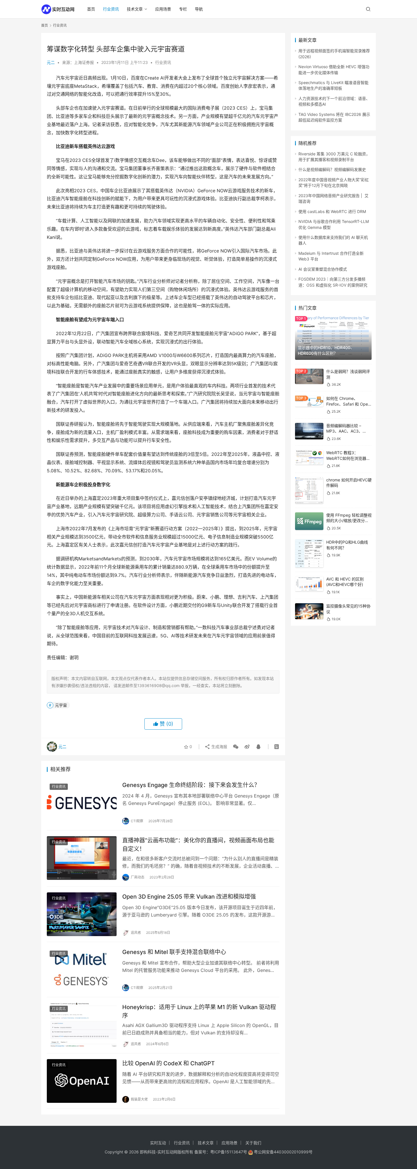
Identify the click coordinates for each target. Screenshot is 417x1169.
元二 (51, 62)
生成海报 (218, 746)
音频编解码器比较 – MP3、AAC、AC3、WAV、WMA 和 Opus (345, 431)
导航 (199, 9)
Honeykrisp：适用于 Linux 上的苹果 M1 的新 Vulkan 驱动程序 (199, 1011)
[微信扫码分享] (236, 747)
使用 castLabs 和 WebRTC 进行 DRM (332, 211)
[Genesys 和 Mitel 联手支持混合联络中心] (82, 969)
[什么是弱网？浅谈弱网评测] (309, 376)
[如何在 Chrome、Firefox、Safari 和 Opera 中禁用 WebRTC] (309, 401)
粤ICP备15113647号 (228, 1151)
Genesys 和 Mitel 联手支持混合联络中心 (174, 952)
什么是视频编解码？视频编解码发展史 (332, 169)
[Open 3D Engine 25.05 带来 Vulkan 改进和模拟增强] (82, 914)
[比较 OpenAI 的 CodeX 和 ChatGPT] (82, 1081)
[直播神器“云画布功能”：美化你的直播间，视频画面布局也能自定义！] (82, 858)
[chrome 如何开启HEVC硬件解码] (309, 490)
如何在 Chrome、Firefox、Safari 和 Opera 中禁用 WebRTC (349, 404)
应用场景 (163, 9)
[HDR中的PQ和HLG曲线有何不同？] (309, 553)
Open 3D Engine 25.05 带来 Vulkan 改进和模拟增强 (189, 896)
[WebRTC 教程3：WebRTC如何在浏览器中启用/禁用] (309, 457)
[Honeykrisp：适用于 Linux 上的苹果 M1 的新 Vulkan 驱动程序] (82, 1025)
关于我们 (253, 1142)
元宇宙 (61, 705)
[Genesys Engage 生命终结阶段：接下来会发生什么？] (82, 802)
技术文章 (135, 9)
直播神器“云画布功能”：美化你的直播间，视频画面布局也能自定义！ (198, 844)
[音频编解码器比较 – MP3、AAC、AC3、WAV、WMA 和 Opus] (309, 431)
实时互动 (158, 1142)
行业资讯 (111, 9)
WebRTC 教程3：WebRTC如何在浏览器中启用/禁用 (348, 458)
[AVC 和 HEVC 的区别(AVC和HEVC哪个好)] (309, 583)
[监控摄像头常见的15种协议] (309, 611)
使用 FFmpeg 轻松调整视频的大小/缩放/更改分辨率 (349, 521)
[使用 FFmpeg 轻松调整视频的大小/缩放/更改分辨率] (309, 521)
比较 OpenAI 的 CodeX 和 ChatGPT (168, 1063)
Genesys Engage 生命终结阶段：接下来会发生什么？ (191, 785)
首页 (91, 9)
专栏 (183, 9)
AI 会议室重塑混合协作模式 (322, 269)
